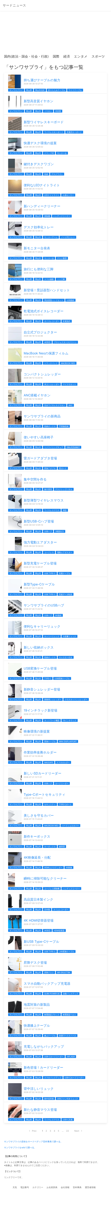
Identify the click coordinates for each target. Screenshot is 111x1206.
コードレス (49, 552)
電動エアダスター (64, 552)
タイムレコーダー (60, 909)
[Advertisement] (55, 34)
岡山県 (29, 90)
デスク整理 (62, 258)
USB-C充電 (68, 1119)
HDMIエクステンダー (53, 867)
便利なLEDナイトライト (42, 185)
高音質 (58, 111)
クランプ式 (49, 153)
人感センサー (68, 195)
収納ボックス (50, 426)
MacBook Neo (68, 363)
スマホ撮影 (49, 279)
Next (76, 1130)
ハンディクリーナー (61, 216)
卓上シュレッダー (51, 384)
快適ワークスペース (67, 1035)
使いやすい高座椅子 (38, 437)
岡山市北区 (40, 90)
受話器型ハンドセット (53, 300)
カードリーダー (61, 783)
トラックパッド (51, 363)
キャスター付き (65, 657)
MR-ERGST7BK (63, 972)
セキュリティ (50, 804)
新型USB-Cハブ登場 (39, 521)
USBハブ (48, 531)
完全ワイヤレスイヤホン (54, 405)
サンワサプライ (16, 90)
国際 (56, 56)
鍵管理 (62, 846)
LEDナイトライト (51, 195)
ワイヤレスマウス (51, 510)
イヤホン (48, 111)
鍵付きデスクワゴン (39, 164)
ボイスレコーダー (51, 321)
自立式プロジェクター (40, 332)
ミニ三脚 (61, 279)
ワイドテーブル (75, 90)
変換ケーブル (50, 741)
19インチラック (69, 720)
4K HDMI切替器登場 (38, 920)
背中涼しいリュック (39, 1089)
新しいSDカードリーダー (42, 773)
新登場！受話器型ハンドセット (47, 290)
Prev (34, 1130)
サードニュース (14, 5)
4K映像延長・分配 (37, 857)
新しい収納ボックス (39, 647)
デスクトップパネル (63, 489)
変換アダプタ (50, 468)
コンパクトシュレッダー (42, 374)
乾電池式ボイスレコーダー (43, 311)
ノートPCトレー (68, 237)
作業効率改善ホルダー (40, 752)
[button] (8, 56)
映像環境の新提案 (37, 731)
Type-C (47, 678)
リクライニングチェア (53, 447)
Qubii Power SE (52, 993)
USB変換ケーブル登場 (40, 668)
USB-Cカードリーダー (53, 1056)
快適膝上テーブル (37, 1026)
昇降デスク (49, 972)
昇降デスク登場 (35, 963)
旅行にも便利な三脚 (38, 269)
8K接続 (58, 615)
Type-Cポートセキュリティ (44, 794)
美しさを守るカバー (39, 815)
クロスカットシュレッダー (76, 699)
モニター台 (62, 153)
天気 (15, 1187)
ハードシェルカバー (70, 825)
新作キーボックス (37, 836)
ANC (70, 405)
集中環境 (48, 489)
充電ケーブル (64, 573)
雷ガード (63, 468)
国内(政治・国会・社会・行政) (26, 56)
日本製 (47, 909)
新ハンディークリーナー (42, 206)
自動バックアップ (70, 993)
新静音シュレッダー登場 (42, 689)
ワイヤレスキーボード (53, 132)
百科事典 (77, 1187)
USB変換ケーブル (62, 678)
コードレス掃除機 (51, 888)
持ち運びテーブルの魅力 (42, 80)
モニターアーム (51, 237)
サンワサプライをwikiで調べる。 (20, 1147)
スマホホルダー (63, 762)
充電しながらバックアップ (44, 1046)
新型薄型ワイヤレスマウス (44, 500)
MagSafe (48, 762)
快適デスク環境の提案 (40, 143)
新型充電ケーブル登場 (40, 563)
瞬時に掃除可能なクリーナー (45, 878)
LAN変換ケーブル (66, 951)
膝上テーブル (50, 1035)
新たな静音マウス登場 (40, 1110)
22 (67, 1130)
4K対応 (47, 342)
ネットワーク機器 (51, 720)
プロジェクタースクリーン (65, 342)
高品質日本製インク (38, 899)
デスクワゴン (57, 174)
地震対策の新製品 (37, 1005)
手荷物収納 (63, 426)
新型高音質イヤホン (38, 101)
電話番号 (24, 1187)
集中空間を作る (35, 479)
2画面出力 (59, 531)
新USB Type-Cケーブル (41, 942)
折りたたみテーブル (56, 90)
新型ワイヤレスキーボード (44, 122)
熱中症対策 (49, 1098)
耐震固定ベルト (69, 1014)
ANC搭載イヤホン (37, 395)
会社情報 (65, 1187)
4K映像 (69, 867)
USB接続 (70, 300)
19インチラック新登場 (40, 710)
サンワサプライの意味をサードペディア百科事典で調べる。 (33, 1141)
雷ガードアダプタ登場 (40, 458)
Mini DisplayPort (68, 741)
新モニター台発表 (37, 248)
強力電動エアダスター (40, 542)
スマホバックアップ (52, 1077)
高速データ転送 (65, 594)
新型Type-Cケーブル (39, 584)
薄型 (65, 510)
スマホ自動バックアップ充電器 (47, 984)
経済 (66, 56)
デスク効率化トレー (39, 227)
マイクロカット (69, 384)
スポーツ (98, 56)
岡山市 (38, 111)
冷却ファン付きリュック (67, 1098)
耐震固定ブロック (51, 1014)
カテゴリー (37, 1187)
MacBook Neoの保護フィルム (46, 353)
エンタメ (80, 56)
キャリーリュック (51, 636)
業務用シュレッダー (52, 699)
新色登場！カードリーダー (43, 1067)
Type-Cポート (65, 804)
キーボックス (50, 846)
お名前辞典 (52, 1187)
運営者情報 (90, 1187)
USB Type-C (50, 573)
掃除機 (47, 216)
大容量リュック (69, 636)
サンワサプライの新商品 (42, 416)
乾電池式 (66, 321)
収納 (46, 174)
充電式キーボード (74, 132)
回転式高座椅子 (73, 447)
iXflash (71, 1056)
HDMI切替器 (59, 930)
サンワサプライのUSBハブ (44, 605)
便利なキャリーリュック (42, 626)
